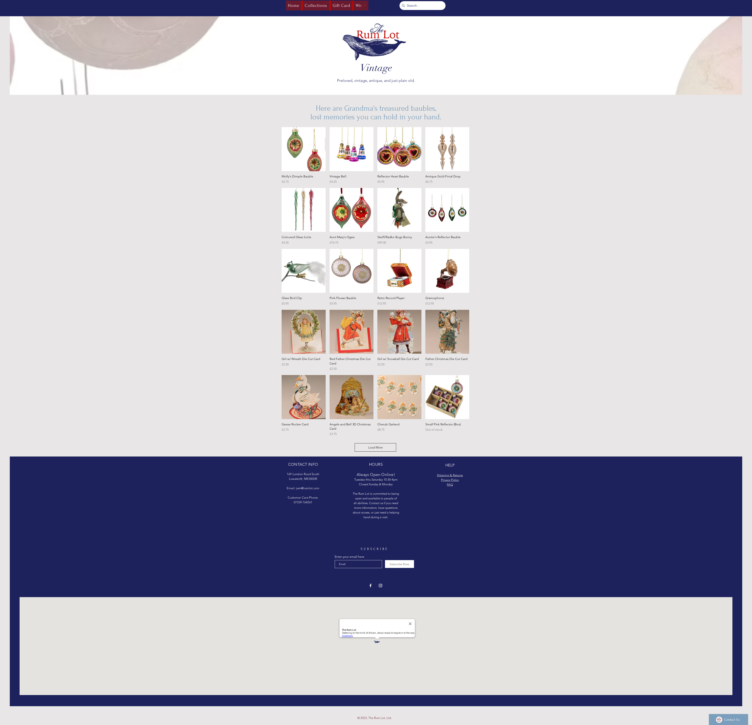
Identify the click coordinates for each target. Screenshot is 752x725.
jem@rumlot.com (307, 488)
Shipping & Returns (450, 475)
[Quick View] (304, 149)
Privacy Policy (450, 480)
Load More (375, 447)
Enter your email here (349, 556)
